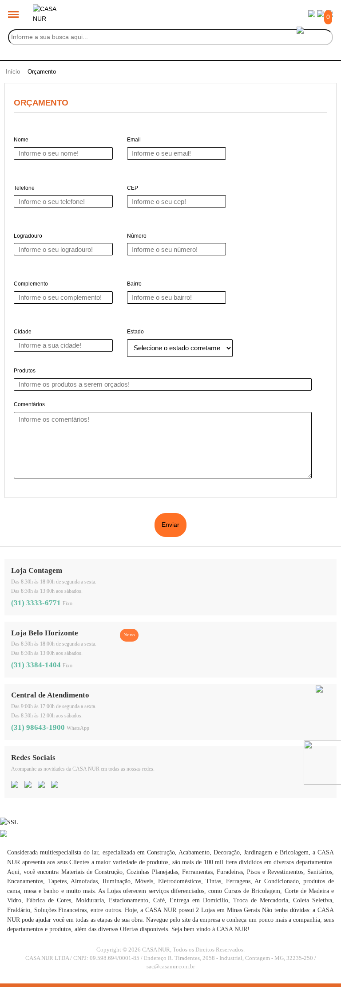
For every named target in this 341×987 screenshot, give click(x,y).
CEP (132, 188)
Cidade (23, 332)
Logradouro (28, 236)
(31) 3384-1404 (36, 665)
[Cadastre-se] (320, 15)
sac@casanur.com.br (171, 967)
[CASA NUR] (46, 8)
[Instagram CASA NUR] (28, 785)
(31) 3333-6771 (36, 603)
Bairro (134, 284)
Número (137, 236)
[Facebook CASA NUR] (14, 785)
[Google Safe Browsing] (3, 835)
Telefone (24, 188)
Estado (135, 332)
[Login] (311, 15)
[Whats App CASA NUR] (54, 785)
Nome (21, 140)
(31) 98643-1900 (38, 727)
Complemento (31, 284)
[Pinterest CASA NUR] (41, 785)
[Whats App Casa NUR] (319, 690)
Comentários (29, 404)
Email (134, 140)
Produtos (25, 371)
